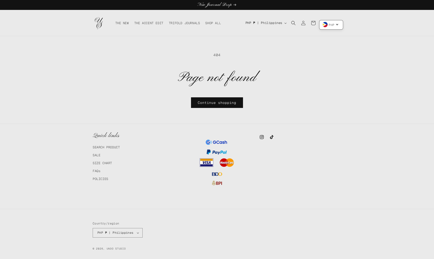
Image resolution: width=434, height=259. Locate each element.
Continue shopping (217, 102)
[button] (293, 23)
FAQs (96, 171)
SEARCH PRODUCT (106, 147)
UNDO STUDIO (116, 248)
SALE (96, 155)
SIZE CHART (102, 163)
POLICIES (100, 179)
